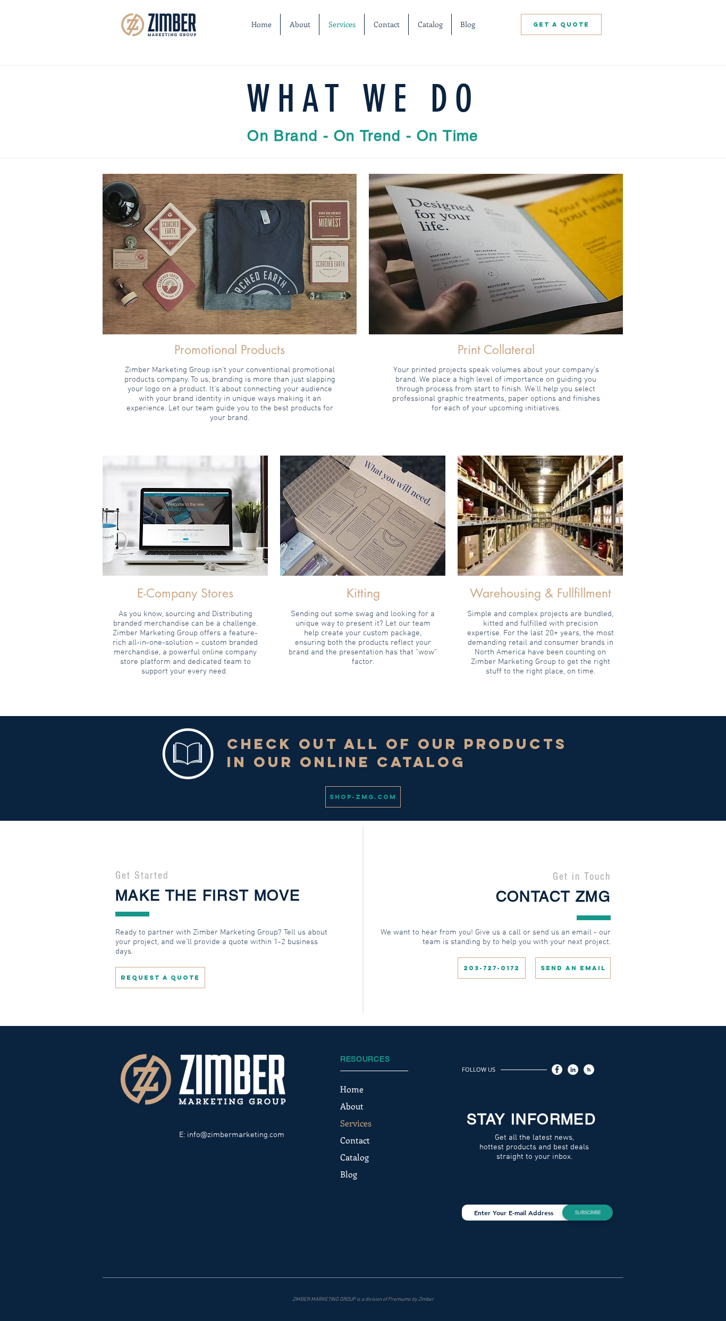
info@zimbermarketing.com (235, 1135)
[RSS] (589, 1069)
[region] (230, 254)
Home (352, 1089)
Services (356, 1123)
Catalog (354, 1157)
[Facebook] (557, 1069)
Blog (348, 1174)
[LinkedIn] (573, 1069)
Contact (355, 1140)
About (352, 1106)
